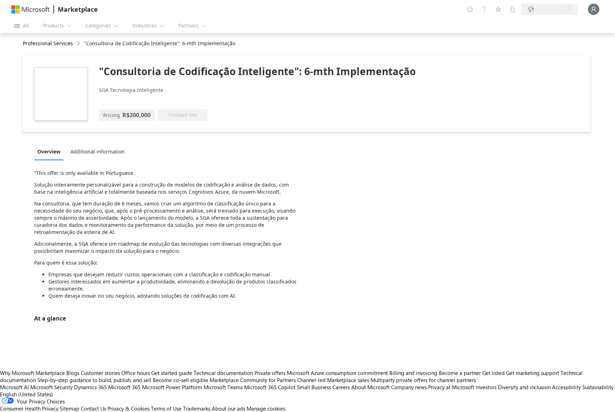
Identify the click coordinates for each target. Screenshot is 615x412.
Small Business (314, 387)
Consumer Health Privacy (29, 408)
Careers (341, 387)
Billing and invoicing (413, 372)
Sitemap (69, 408)
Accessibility (566, 387)
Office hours (135, 372)
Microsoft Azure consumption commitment (338, 372)
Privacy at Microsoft (451, 387)
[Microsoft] (30, 9)
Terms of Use (166, 408)
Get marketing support (532, 372)
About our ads (228, 408)
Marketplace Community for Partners (253, 380)
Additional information (97, 151)
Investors (486, 387)
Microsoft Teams (223, 387)
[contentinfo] (79, 43)
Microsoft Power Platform (172, 387)
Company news (409, 387)
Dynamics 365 (90, 387)
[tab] (50, 151)
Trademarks (196, 408)
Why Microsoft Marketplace (32, 372)
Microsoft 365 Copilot (269, 387)
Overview (49, 151)
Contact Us (93, 408)
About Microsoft (370, 387)
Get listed (493, 372)
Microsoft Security (51, 387)
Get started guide (171, 372)
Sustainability (598, 387)
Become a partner (460, 372)
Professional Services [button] (48, 43)
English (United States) (26, 394)
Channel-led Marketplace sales (333, 380)
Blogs (72, 372)
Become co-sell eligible (180, 380)
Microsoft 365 (124, 387)
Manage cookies (266, 408)
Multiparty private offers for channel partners (423, 380)
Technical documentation (223, 372)
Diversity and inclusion (524, 387)
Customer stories (100, 372)
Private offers (269, 372)
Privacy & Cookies (128, 408)
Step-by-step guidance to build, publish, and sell (94, 380)
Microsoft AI (14, 387)
